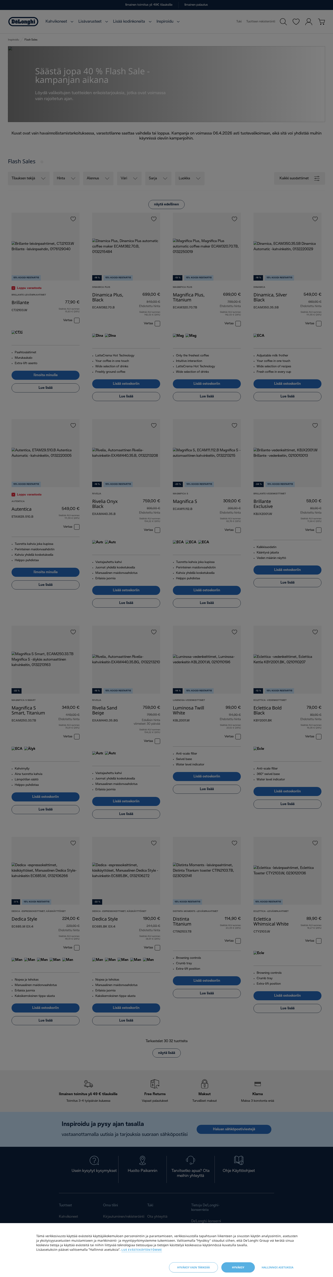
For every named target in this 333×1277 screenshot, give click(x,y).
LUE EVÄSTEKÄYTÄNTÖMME (141, 1250)
